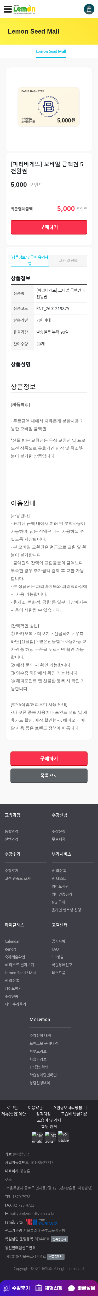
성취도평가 (13, 988)
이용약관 (35, 1107)
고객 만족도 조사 (18, 878)
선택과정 (11, 839)
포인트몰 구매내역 (44, 1043)
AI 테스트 (59, 878)
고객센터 (59, 924)
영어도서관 (60, 886)
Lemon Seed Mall (51, 51)
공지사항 (58, 941)
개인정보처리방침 (67, 1107)
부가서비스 (61, 854)
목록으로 (49, 775)
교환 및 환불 (68, 260)
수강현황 (11, 996)
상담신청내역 (40, 1083)
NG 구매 (58, 902)
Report (10, 949)
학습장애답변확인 (43, 1075)
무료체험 (58, 839)
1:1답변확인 (39, 1067)
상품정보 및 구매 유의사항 (30, 260)
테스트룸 (58, 972)
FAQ (55, 949)
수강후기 (12, 854)
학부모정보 (38, 1051)
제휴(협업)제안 (13, 1114)
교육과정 (12, 815)
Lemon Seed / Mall (20, 972)
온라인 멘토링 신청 (66, 910)
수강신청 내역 (40, 1035)
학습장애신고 (62, 965)
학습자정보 (38, 1059)
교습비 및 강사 (49, 1120)
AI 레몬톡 (59, 870)
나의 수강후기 (15, 1004)
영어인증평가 (62, 894)
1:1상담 (58, 957)
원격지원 (43, 1114)
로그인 (12, 1107)
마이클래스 (14, 924)
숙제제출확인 (15, 957)
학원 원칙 (49, 1126)
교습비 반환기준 (74, 1114)
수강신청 (59, 815)
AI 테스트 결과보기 (19, 965)
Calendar (12, 941)
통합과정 (11, 831)
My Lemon (40, 1019)
